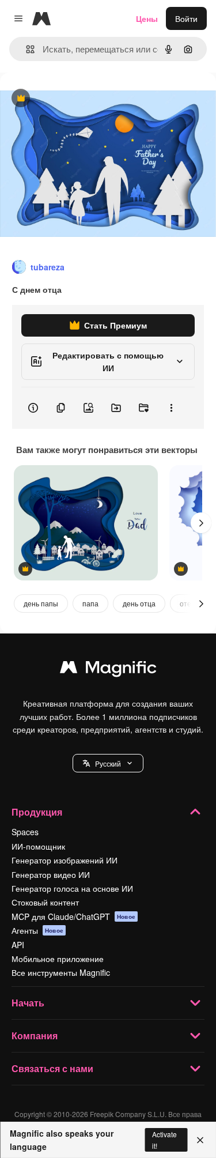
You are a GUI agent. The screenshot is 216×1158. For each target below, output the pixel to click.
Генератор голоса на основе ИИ (72, 888)
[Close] (200, 1140)
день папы (41, 603)
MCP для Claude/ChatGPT (73, 916)
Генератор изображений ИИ (65, 860)
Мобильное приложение (58, 958)
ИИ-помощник (38, 846)
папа (90, 603)
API (18, 944)
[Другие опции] (171, 408)
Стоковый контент (45, 902)
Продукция (37, 811)
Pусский (108, 763)
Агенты (37, 930)
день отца (139, 603)
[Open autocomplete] (25, 49)
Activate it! (164, 1139)
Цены (147, 18)
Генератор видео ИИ (51, 874)
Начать (28, 1002)
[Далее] (201, 522)
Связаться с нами (52, 1068)
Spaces (25, 832)
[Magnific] (108, 669)
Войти (186, 18)
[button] (108, 763)
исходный (77, 99)
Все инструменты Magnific (61, 972)
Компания (35, 1035)
